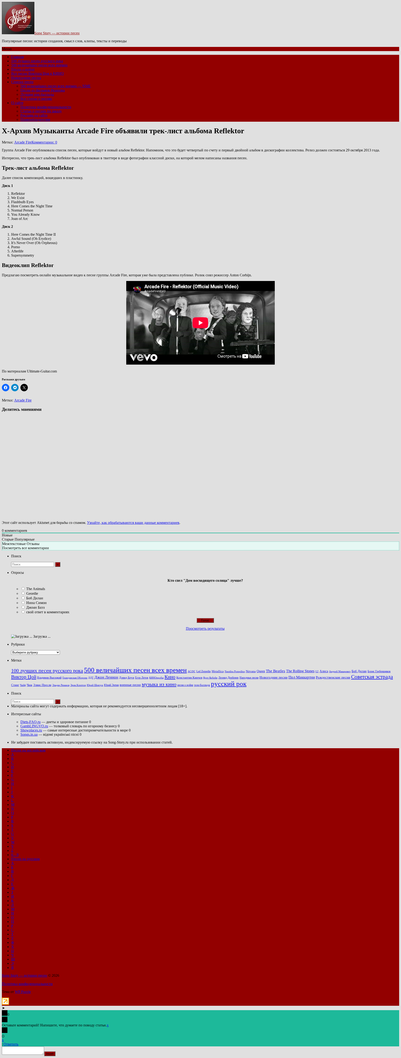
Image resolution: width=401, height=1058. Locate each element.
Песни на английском (28, 750)
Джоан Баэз (35, 607)
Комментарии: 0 (44, 142)
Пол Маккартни (301, 677)
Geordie (32, 593)
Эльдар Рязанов (60, 685)
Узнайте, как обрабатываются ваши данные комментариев (133, 523)
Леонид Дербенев (228, 677)
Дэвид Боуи (126, 677)
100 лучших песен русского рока (37, 61)
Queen (261, 671)
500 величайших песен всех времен (39, 65)
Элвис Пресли (42, 685)
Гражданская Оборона (74, 677)
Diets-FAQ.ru (30, 722)
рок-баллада (202, 685)
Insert (50, 1053)
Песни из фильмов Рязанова (42, 90)
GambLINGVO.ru (34, 726)
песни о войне (185, 685)
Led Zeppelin (203, 671)
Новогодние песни (26, 78)
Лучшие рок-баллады (37, 94)
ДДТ (91, 677)
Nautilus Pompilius (235, 671)
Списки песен (22, 82)
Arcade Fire (23, 142)
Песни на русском (25, 859)
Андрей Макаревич (340, 671)
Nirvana (251, 671)
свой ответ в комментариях (47, 612)
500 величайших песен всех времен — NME (55, 86)
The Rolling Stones (300, 671)
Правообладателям (35, 119)
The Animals (35, 589)
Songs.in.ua (29, 734)
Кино (170, 677)
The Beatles (275, 671)
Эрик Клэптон (78, 685)
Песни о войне (23, 69)
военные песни (130, 685)
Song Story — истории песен (57, 33)
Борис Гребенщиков (379, 671)
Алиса (324, 671)
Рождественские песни (333, 677)
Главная (17, 57)
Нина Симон (36, 603)
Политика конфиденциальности (45, 107)
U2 (317, 671)
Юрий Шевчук (95, 685)
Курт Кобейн (210, 677)
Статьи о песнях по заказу (41, 111)
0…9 (15, 855)
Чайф (23, 685)
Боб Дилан (34, 598)
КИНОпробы (156, 677)
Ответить (10, 1044)
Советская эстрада (372, 677)
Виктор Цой (23, 677)
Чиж (29, 685)
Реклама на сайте (34, 115)
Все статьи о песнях (36, 99)
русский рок (228, 683)
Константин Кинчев (189, 677)
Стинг (15, 685)
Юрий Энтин (111, 685)
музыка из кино (159, 684)
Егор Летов (141, 677)
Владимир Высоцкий (49, 677)
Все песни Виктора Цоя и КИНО (37, 73)
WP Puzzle (23, 992)
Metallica (218, 671)
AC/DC (191, 671)
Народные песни (249, 677)
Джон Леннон (106, 677)
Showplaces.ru (31, 730)
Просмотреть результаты (205, 628)
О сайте (17, 103)
